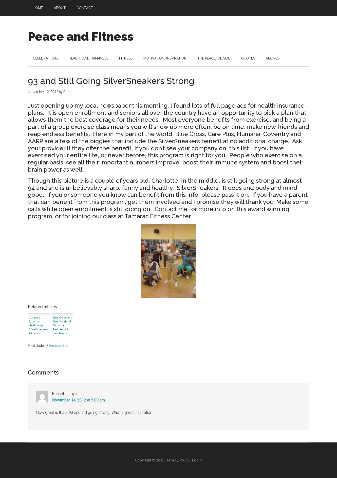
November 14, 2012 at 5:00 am (78, 400)
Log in (197, 460)
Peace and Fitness (80, 36)
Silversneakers (57, 346)
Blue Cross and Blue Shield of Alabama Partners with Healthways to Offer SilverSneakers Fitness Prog (62, 325)
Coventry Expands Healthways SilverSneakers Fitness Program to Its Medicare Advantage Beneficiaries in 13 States (38, 325)
